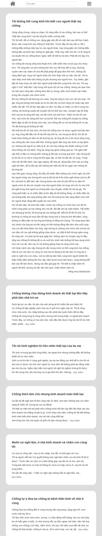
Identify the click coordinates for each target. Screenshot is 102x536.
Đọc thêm (30, 324)
